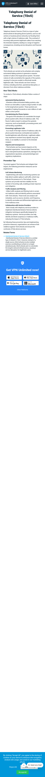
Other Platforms (22, 290)
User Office (33, 4)
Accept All (22, 772)
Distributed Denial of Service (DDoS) (17, 236)
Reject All (13, 767)
